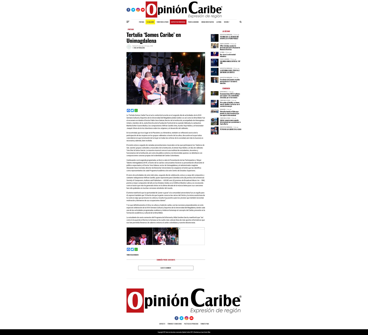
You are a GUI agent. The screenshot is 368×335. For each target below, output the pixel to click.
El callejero (150, 22)
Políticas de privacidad (191, 324)
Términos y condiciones (174, 324)
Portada (141, 22)
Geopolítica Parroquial (178, 22)
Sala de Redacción (139, 48)
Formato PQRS (205, 324)
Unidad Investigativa (207, 22)
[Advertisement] (226, 149)
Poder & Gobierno (193, 22)
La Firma (218, 22)
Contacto (162, 324)
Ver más (226, 22)
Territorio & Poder (162, 22)
